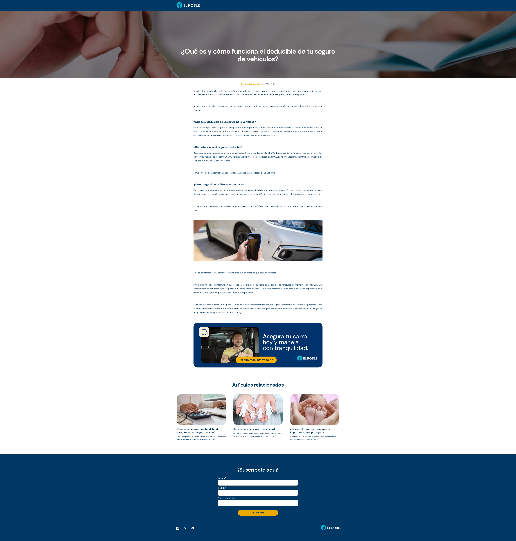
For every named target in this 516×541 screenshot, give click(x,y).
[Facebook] (178, 528)
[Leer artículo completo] (201, 418)
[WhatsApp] (185, 528)
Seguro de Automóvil (251, 84)
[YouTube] (193, 528)
